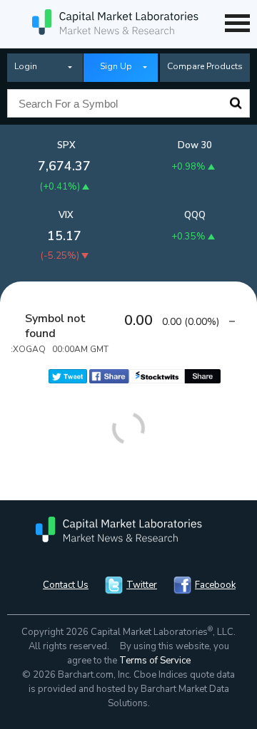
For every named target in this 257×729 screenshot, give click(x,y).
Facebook (215, 585)
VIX (66, 215)
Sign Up (116, 66)
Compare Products (205, 66)
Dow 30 (195, 145)
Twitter (141, 585)
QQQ (195, 215)
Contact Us (66, 585)
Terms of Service (155, 660)
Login (25, 66)
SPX (66, 145)
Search (235, 103)
